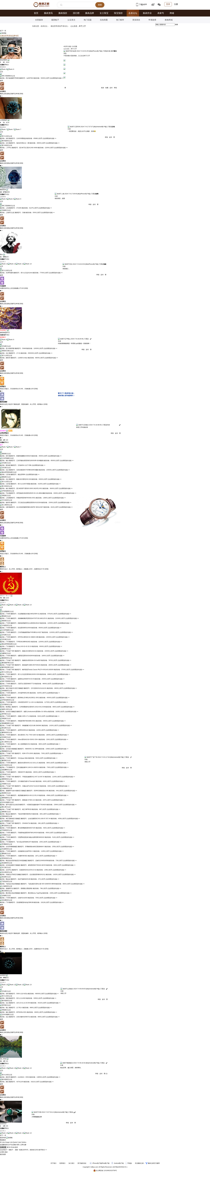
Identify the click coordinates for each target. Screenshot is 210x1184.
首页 (36, 13)
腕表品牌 (89, 13)
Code (19, 1142)
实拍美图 (104, 20)
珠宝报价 (118, 13)
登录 (168, 4)
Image (7, 1142)
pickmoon (3, 1124)
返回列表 (3, 1138)
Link (11, 1142)
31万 (5, 332)
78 (1, 598)
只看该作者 (106, 51)
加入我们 (71, 1163)
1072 (1, 332)
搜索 (176, 24)
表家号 (160, 13)
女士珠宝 (104, 13)
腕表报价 (62, 13)
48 (1, 440)
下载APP (143, 5)
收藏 (107, 88)
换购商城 (169, 20)
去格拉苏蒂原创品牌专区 (9, 36)
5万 (4, 598)
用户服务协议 (82, 1163)
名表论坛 (132, 13)
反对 (111, 88)
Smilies (23, 1142)
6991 (4, 257)
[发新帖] (3, 33)
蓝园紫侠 (3, 431)
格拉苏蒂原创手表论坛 (59, 26)
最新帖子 (55, 20)
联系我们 (62, 1163)
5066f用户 (3, 330)
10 (4, 62)
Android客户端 (119, 1163)
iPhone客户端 (97, 1163)
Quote (15, 1142)
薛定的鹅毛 (3, 60)
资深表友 (136, 20)
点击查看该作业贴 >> (57, 78)
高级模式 (3, 1140)
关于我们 (53, 1163)
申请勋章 (152, 20)
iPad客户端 (105, 1163)
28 (1, 977)
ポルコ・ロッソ (5, 595)
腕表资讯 (48, 13)
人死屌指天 (3, 120)
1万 (4, 1061)
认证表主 (71, 20)
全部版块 (39, 20)
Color (3, 1142)
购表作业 (147, 13)
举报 (115, 88)
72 (4, 122)
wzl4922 (3, 975)
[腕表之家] (41, 4)
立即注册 (23, 1145)
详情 (21, 94)
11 (1, 257)
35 (1, 1061)
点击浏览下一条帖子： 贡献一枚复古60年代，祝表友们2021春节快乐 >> (23, 1150)
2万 (4, 440)
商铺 (172, 13)
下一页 (4, 31)
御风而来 (3, 189)
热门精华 (120, 20)
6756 (4, 192)
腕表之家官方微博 (154, 1163)
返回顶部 (3, 1154)
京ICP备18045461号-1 (119, 1167)
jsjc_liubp (3, 1059)
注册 (176, 4)
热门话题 (88, 20)
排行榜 (76, 13)
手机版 (129, 1163)
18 (1, 192)
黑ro (1, 254)
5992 (4, 977)
